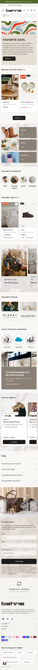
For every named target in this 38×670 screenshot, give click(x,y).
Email (3, 542)
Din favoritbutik (6, 549)
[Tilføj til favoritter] (16, 76)
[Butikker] (31, 10)
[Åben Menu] (2, 10)
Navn (2, 534)
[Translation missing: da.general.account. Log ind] (24, 10)
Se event (14, 442)
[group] (5, 182)
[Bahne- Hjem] (13, 10)
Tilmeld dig (19, 561)
